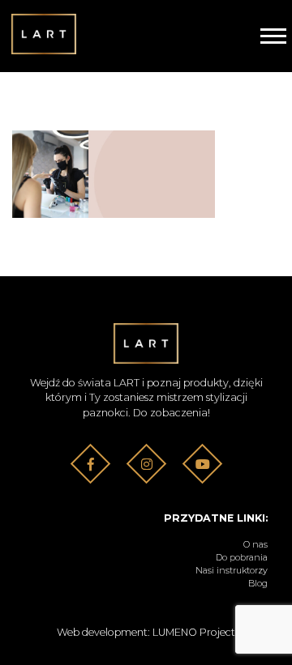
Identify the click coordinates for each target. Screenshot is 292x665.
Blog (258, 583)
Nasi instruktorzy (231, 570)
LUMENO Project (193, 632)
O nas (255, 544)
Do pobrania (242, 557)
